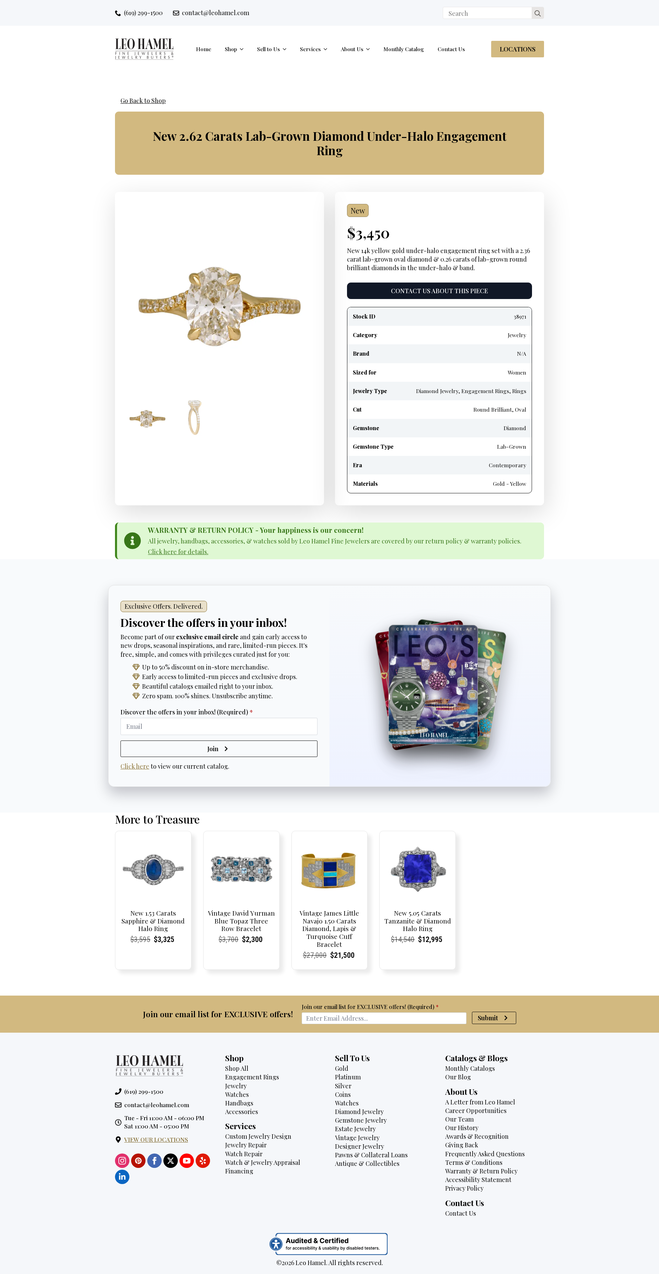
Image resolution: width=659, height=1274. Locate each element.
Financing (239, 1171)
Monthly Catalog (403, 49)
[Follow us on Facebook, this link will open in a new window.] (154, 1161)
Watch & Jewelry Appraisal (262, 1162)
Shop (231, 49)
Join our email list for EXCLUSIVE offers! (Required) (370, 1007)
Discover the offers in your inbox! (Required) (186, 712)
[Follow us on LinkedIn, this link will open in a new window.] (122, 1177)
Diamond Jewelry (359, 1111)
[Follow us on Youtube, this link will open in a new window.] (187, 1161)
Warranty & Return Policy (481, 1171)
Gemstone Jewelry (361, 1120)
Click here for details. (178, 552)
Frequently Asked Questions (485, 1154)
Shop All (236, 1068)
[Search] (538, 13)
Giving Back (461, 1145)
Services (310, 49)
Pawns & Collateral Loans (371, 1155)
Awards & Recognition (477, 1136)
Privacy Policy (464, 1188)
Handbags (239, 1103)
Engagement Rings (252, 1077)
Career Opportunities (476, 1110)
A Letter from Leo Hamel (480, 1102)
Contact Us (451, 49)
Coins (343, 1094)
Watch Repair (244, 1154)
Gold (341, 1068)
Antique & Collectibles (367, 1163)
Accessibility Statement (478, 1179)
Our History (461, 1128)
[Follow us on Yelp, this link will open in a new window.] (203, 1161)
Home (203, 49)
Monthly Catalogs (470, 1068)
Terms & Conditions (473, 1162)
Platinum (348, 1077)
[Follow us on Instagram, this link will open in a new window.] (122, 1161)
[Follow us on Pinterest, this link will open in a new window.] (138, 1161)
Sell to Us (268, 49)
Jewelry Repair (246, 1145)
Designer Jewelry (359, 1146)
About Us (352, 49)
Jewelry (236, 1086)
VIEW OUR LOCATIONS (156, 1139)
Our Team (459, 1119)
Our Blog (458, 1077)
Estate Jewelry (355, 1129)
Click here (134, 766)
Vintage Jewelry (357, 1138)
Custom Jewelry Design (258, 1136)
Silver (343, 1086)
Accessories (241, 1111)
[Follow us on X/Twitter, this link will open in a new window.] (170, 1161)
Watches (237, 1094)
